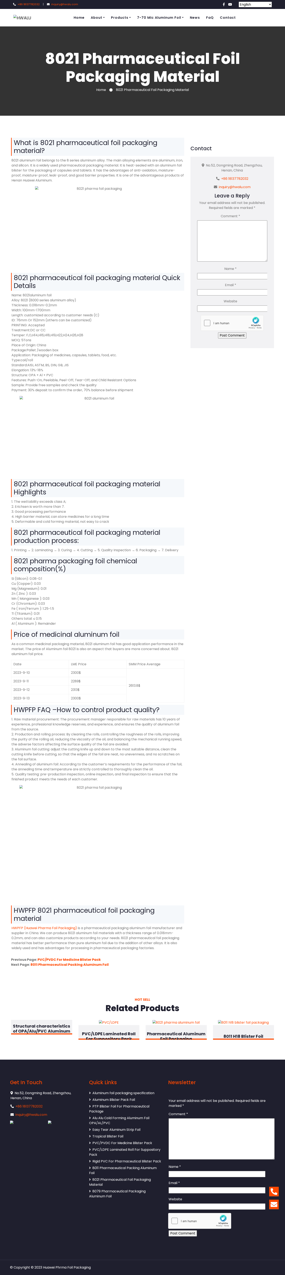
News (195, 17)
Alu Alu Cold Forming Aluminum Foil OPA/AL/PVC (119, 1120)
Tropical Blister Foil (107, 1136)
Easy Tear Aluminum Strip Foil (116, 1129)
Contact (228, 17)
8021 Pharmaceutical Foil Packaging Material (120, 1182)
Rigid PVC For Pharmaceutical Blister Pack (126, 1161)
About (96, 17)
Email (230, 285)
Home (79, 17)
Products (119, 17)
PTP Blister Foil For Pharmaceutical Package (119, 1109)
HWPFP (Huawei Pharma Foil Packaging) (44, 928)
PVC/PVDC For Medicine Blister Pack (69, 959)
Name (230, 268)
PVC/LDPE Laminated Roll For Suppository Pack (124, 1152)
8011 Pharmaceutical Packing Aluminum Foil (69, 964)
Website (230, 301)
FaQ (210, 17)
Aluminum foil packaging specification (123, 1093)
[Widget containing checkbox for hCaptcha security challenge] (232, 323)
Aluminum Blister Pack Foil (113, 1099)
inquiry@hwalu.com (64, 4)
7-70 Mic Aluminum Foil (159, 17)
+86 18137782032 (29, 4)
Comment (230, 216)
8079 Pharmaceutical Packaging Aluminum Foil (117, 1194)
